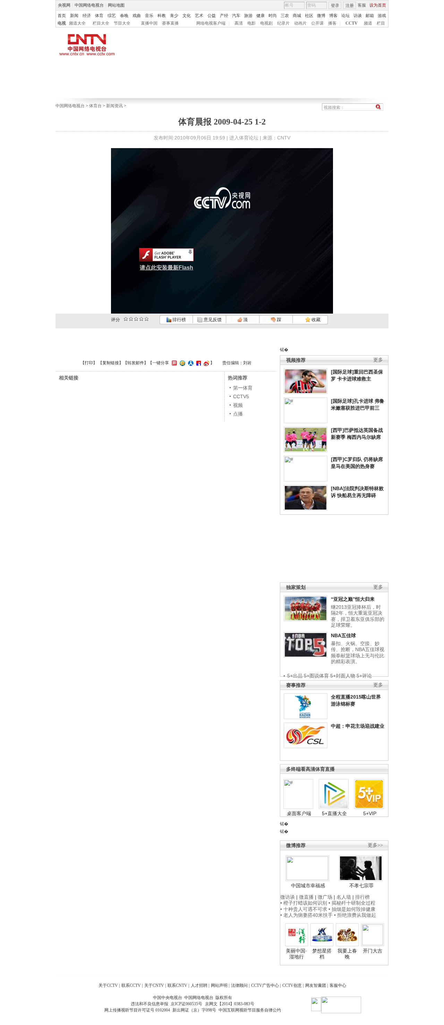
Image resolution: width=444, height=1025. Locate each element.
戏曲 (137, 15)
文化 (186, 15)
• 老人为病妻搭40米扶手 (306, 915)
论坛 (345, 15)
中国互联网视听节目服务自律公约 (250, 1010)
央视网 (64, 5)
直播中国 (149, 23)
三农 (285, 15)
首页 (62, 15)
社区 (309, 15)
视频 (238, 405)
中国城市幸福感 (308, 885)
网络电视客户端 (210, 23)
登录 (335, 5)
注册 (349, 5)
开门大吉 (372, 951)
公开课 (317, 23)
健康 (260, 15)
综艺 (112, 15)
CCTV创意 (292, 985)
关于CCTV (108, 985)
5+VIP (369, 813)
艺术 (199, 15)
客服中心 (338, 985)
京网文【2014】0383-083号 (229, 1003)
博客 (333, 15)
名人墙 (343, 897)
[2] (125, 319)
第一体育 (243, 388)
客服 (362, 5)
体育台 (95, 105)
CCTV (351, 23)
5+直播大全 (334, 813)
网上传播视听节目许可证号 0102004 (137, 1010)
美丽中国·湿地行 (296, 954)
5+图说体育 (316, 675)
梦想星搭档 (322, 954)
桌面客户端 (299, 813)
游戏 (382, 15)
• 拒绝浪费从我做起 (355, 915)
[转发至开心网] (173, 362)
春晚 (124, 15)
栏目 (381, 23)
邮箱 (370, 15)
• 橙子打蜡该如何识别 (303, 903)
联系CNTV (177, 985)
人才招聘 (199, 985)
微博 (321, 15)
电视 (62, 23)
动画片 (300, 23)
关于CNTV (154, 985)
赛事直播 (170, 23)
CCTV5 (241, 396)
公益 (211, 15)
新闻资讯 (114, 105)
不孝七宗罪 (361, 885)
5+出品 (294, 675)
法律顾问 (239, 985)
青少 (174, 15)
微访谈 (287, 897)
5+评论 (364, 675)
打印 (89, 362)
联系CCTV (131, 985)
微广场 (325, 897)
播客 (332, 23)
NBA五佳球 (343, 635)
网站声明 (219, 985)
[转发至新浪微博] (205, 362)
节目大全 (122, 23)
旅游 (248, 15)
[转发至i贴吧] (198, 362)
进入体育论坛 (243, 137)
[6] (136, 319)
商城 (297, 15)
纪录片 (283, 23)
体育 (99, 15)
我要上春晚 (347, 954)
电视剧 (266, 23)
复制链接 (110, 362)
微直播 (306, 897)
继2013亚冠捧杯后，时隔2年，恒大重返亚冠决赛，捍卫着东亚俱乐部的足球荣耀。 (357, 616)
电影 (251, 23)
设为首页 (377, 5)
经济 (87, 15)
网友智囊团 (315, 985)
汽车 (236, 15)
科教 (161, 15)
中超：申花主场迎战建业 (357, 726)
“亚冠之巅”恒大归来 (353, 599)
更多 (378, 359)
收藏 (315, 319)
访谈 (357, 15)
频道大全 (77, 23)
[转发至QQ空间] (181, 362)
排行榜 (178, 319)
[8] (141, 319)
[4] (131, 319)
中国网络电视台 (89, 5)
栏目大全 (101, 23)
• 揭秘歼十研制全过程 (351, 903)
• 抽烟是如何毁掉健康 (351, 909)
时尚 (272, 15)
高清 (238, 23)
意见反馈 (212, 319)
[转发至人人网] (190, 362)
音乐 (149, 15)
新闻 (74, 15)
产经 (224, 15)
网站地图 (116, 5)
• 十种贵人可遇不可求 (304, 909)
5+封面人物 (342, 675)
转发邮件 (135, 362)
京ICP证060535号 (186, 1003)
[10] (146, 319)
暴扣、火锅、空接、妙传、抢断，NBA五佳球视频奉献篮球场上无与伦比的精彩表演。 (357, 653)
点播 (238, 414)
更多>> (375, 845)
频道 (368, 23)
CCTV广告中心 (265, 985)
